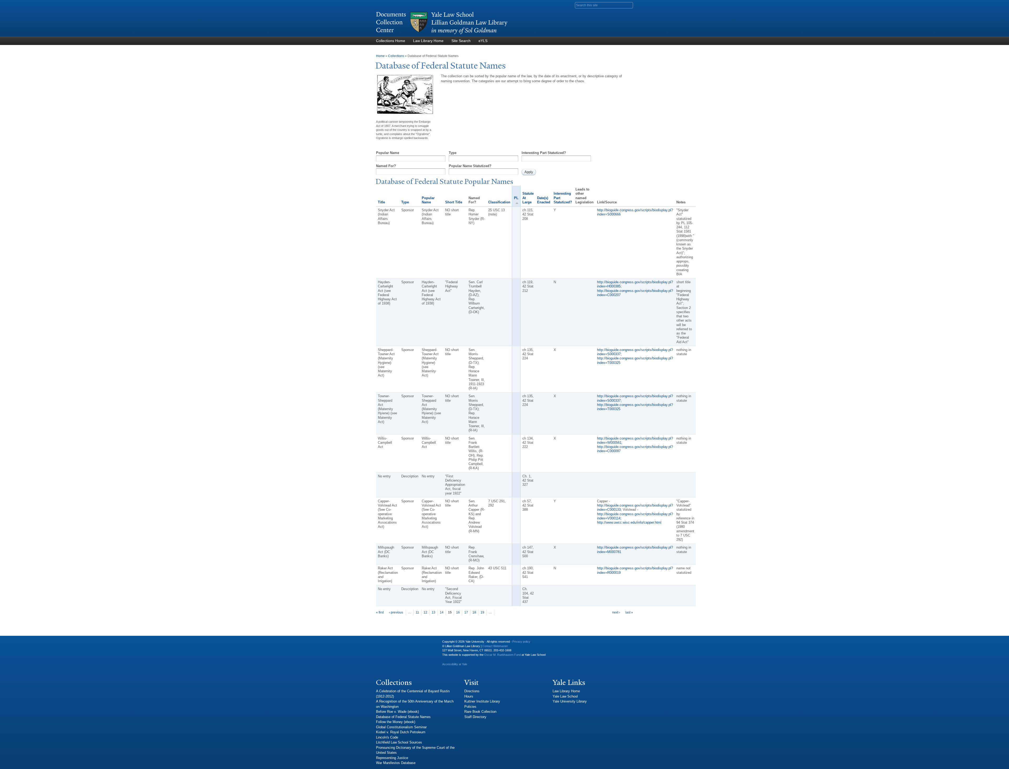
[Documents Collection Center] (441, 34)
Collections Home (390, 41)
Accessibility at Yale (454, 664)
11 (417, 612)
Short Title (453, 202)
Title (381, 202)
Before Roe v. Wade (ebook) (397, 712)
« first (380, 612)
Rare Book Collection (480, 712)
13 (433, 612)
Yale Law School (565, 696)
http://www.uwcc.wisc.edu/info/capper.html (629, 522)
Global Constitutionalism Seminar (401, 727)
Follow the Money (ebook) (395, 722)
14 (442, 612)
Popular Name (387, 153)
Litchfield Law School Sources (399, 742)
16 (458, 612)
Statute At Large (528, 198)
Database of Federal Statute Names (403, 717)
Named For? (386, 166)
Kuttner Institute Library (482, 701)
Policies (470, 707)
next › (616, 612)
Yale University (384, 644)
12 (425, 612)
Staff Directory (475, 717)
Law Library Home (428, 41)
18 (474, 612)
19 (482, 612)
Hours (468, 696)
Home (380, 56)
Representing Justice (392, 758)
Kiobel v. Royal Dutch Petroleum (400, 732)
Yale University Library (570, 701)
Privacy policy (521, 641)
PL (516, 198)
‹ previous (396, 612)
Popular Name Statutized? (470, 166)
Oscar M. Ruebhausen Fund (502, 654)
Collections (396, 56)
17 (466, 612)
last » (629, 612)
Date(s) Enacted (543, 200)
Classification (499, 202)
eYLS (482, 41)
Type (452, 153)
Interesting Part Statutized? (544, 153)
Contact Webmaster (495, 646)
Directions (472, 691)
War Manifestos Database (395, 763)
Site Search (461, 41)
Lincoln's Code (387, 737)
